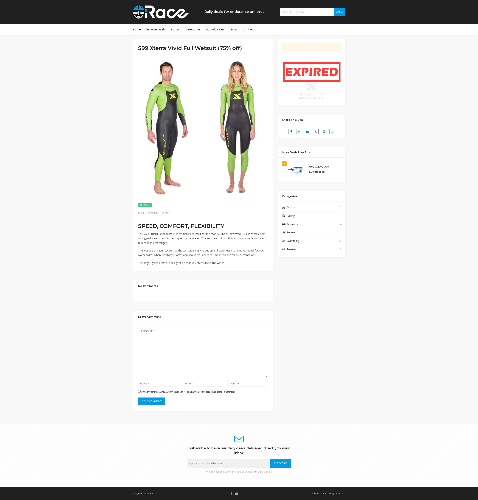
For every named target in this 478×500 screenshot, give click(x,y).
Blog (234, 29)
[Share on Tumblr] (316, 131)
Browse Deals (155, 29)
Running (291, 232)
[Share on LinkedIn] (307, 131)
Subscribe (280, 463)
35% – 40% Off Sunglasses (319, 169)
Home (137, 29)
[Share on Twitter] (299, 131)
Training (291, 249)
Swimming (153, 213)
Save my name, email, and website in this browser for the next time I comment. (188, 391)
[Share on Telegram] (324, 131)
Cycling (291, 207)
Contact (248, 29)
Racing (165, 213)
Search (340, 12)
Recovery (292, 224)
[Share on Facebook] (291, 131)
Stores (175, 29)
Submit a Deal (215, 29)
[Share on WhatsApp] (332, 131)
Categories (193, 29)
